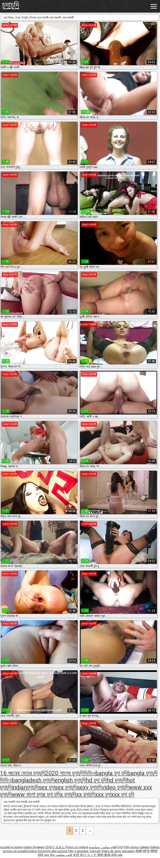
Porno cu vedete (76, 847)
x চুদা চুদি (51, 794)
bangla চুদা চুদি (111, 773)
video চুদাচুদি (115, 787)
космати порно (11, 847)
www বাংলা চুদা (27, 794)
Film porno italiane (136, 847)
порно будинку (34, 847)
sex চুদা (47, 787)
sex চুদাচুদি (66, 787)
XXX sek (116, 855)
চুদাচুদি (10, 5)
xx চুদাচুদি (85, 794)
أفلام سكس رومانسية (103, 847)
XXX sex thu (46, 855)
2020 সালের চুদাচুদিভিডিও (70, 773)
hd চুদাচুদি (116, 780)
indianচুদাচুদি (25, 787)
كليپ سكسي (63, 855)
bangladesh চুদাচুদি (33, 780)
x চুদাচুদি (68, 794)
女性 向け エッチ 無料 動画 (92, 855)
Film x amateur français (84, 851)
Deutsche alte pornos (53, 851)
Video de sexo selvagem (118, 851)
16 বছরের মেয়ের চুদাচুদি (22, 773)
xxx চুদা (103, 794)
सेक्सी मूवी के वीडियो (146, 851)
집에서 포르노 (55, 847)
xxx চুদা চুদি (122, 794)
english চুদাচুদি (70, 780)
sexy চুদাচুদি (89, 787)
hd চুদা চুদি (96, 780)
